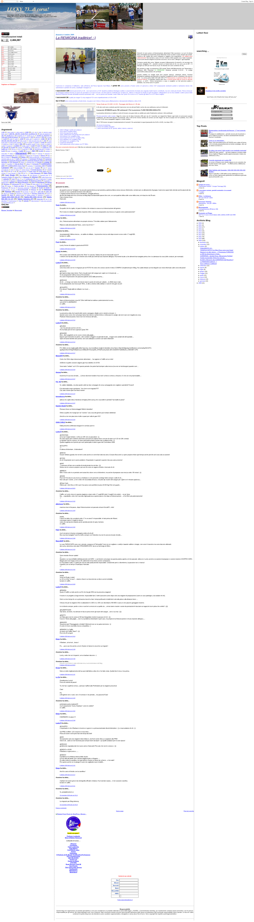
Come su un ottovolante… (217, 140)
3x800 (16, 144)
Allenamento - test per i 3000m (207, 203)
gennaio (202, 281)
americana (47, 153)
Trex (20, 201)
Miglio (33, 182)
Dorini (12, 169)
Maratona (13, 180)
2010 (200, 238)
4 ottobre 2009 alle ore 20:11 (67, 294)
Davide (58, 251)
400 (21, 144)
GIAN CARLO (60, 422)
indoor (16, 177)
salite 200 (40, 191)
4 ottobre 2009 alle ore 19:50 (67, 228)
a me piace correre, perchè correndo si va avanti (215, 190)
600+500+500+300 (39, 149)
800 (33, 151)
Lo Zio (58, 677)
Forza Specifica (12, 173)
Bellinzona (22, 155)
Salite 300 (49, 191)
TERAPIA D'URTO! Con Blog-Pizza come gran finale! (216, 250)
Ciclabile (46, 162)
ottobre (202, 246)
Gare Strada (10, 175)
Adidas (11, 153)
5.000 (50, 146)
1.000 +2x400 (10, 132)
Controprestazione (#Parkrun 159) (208, 209)
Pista (2, 186)
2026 (200, 223)
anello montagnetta (6, 155)
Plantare (9, 186)
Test (46, 199)
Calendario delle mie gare (7, 159)
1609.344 (37, 137)
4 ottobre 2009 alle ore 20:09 (67, 260)
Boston (23, 157)
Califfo (18, 159)
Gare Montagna (35, 173)
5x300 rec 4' (46, 147)
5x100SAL (19, 147)
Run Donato (25, 191)
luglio (201, 269)
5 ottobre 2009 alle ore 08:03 (67, 488)
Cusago (37, 168)
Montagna (6, 184)
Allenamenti (21, 153)
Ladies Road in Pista (47, 177)
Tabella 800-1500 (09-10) (10, 197)
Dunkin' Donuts (25, 169)
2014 (200, 231)
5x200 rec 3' (28, 147)
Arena (16, 155)
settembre (203, 265)
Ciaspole (39, 162)
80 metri (28, 151)
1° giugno (201, 192)
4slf (38, 144)
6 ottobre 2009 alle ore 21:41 (67, 765)
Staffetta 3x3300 (20, 195)
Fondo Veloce (43, 171)
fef (7, 171)
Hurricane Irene (44, 175)
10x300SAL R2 (21, 135)
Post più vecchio (189, 811)
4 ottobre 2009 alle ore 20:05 (67, 239)
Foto (19, 173)
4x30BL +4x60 (25, 145)
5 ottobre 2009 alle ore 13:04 (67, 510)
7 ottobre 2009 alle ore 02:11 (67, 786)
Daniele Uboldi (61, 406)
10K (2, 135)
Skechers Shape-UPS (38, 193)
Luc (23, 179)
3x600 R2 (49, 142)
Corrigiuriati (35, 164)
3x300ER (36, 142)
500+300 (5, 147)
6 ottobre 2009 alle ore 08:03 (67, 665)
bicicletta (37, 155)
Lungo (36, 179)
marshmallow (47, 180)
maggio (202, 273)
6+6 (19, 149)
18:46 (70, 176)
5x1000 (13, 147)
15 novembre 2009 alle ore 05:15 (69, 805)
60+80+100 (25, 149)
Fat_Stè (58, 382)
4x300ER (16, 146)
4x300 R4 (9, 145)
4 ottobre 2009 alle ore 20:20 (67, 369)
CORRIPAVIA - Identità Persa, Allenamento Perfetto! (216, 256)
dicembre (203, 242)
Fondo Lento (32, 171)
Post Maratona (30, 186)
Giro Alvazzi (23, 175)
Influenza (26, 177)
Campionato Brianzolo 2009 (17, 160)
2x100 (5, 139)
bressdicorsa (60, 396)
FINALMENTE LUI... (206, 248)
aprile (201, 275)
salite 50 (5, 193)
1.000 (3, 132)
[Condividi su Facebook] (72, 162)
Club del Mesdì (19, 164)
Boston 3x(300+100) (34, 157)
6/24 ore (14, 149)
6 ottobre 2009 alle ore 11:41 (67, 674)
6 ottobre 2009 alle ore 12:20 (67, 698)
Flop (11, 171)
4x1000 (48, 144)
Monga (49, 182)
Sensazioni (19, 193)
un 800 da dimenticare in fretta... (210, 254)
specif (48, 193)
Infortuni (35, 177)
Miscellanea (41, 182)
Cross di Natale (18, 168)
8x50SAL (48, 151)
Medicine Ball (4, 182)
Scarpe (12, 193)
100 (36, 132)
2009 (200, 240)
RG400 (41, 188)
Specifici (4, 195)
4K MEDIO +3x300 (30, 144)
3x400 (42, 142)
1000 (40, 132)
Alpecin (34, 153)
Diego (58, 639)
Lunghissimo (29, 179)
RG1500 (33, 188)
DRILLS (17, 169)
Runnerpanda (203, 207)
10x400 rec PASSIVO (43, 135)
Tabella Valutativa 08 (25, 199)
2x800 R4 (36, 139)
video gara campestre (46, 201)
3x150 (25, 142)
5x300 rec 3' (37, 147)
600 (31, 149)
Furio (57, 242)
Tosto (58, 205)
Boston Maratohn (45, 157)
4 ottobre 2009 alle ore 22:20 (67, 419)
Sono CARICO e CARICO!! (208, 263)
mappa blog (6, 180)
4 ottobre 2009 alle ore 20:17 (67, 353)
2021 (200, 225)
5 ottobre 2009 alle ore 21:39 (67, 649)
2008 (200, 283)
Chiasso (22, 162)
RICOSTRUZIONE (23, 189)
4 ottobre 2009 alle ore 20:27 (67, 379)
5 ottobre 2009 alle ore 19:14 (67, 636)
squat (11, 195)
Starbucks (40, 195)
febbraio (202, 279)
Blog (49, 155)
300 (49, 139)
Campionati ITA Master (36, 159)
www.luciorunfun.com (8, 202)
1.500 (27, 132)
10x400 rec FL (30, 135)
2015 (200, 229)
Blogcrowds (18, 210)
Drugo (58, 218)
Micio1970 (59, 356)
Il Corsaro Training (205, 202)
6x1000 (48, 149)
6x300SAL (14, 151)
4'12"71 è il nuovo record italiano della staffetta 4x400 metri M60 (217, 215)
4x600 (44, 146)
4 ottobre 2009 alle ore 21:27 (67, 394)
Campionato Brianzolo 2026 (35, 160)
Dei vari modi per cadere (206, 197)
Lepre (13, 179)
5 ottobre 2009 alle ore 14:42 (67, 569)
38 (190, 36)
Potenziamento (42, 186)
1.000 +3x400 (19, 132)
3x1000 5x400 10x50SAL (15, 142)
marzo (202, 277)
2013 (200, 233)
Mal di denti (43, 179)
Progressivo (4, 188)
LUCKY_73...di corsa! (28, 8)
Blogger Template (6, 210)
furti (24, 173)
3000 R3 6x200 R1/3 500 (35, 140)
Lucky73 (59, 262)
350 (45, 141)
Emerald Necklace (36, 169)
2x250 (16, 139)
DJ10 (44, 167)
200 (43, 137)
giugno (202, 271)
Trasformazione (12, 201)
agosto (202, 267)
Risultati (17, 191)
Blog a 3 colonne (5, 157)
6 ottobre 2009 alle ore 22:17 (67, 775)
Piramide (47, 184)
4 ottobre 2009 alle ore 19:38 (67, 215)
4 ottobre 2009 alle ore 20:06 (67, 249)
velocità (26, 201)
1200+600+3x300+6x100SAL (9, 137)
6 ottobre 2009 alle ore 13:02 (67, 711)
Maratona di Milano (22, 180)
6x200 (3, 151)
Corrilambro (30, 165)
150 (32, 137)
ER (45, 169)
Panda (28, 184)
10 (32, 132)
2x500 (21, 139)
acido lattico (4, 153)
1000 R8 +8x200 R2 (45, 134)
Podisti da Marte (19, 186)
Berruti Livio (29, 155)
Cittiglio (3, 164)
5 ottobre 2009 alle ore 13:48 (67, 538)
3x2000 (30, 142)
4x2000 (3, 145)
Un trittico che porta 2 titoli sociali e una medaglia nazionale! (227, 150)
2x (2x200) (49, 137)
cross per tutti (29, 167)
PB (41, 184)
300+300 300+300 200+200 (9, 141)
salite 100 (33, 191)
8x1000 (41, 151)
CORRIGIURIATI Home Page (16, 166)
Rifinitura (33, 189)
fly (15, 171)
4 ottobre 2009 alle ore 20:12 (67, 307)
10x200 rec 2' (10, 135)
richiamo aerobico (5, 189)
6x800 (21, 151)
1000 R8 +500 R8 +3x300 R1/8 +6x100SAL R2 (23, 134)
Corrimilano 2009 (40, 166)
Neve (22, 184)
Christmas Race (31, 162)
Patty (57, 530)
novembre (203, 244)
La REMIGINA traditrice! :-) (76, 38)
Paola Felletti (35, 184)
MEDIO (12, 182)
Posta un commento (61, 808)
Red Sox (13, 187)
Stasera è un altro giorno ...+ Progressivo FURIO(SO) (217, 252)
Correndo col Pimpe (205, 213)
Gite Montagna (33, 175)
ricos (14, 189)
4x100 (42, 144)
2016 (200, 227)
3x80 (11, 144)
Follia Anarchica (22, 171)
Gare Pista (48, 173)
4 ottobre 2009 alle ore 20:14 (67, 342)
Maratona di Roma (36, 180)
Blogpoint (15, 157)
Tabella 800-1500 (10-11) (33, 197)
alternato (40, 153)
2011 (199, 236)
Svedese (47, 195)
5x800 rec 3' (5, 149)
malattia (50, 179)
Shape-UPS (26, 193)
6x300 (8, 151)
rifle (40, 189)
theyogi (58, 372)
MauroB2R (59, 541)
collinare (28, 164)
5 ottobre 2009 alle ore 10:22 (67, 501)
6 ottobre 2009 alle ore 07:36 (67, 659)
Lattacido (6, 179)
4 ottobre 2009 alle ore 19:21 (67, 202)
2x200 (10, 139)
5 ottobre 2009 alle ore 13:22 (67, 527)
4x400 (33, 146)
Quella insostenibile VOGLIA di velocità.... (213, 258)
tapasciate (40, 199)
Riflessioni (48, 190)
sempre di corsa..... (205, 184)
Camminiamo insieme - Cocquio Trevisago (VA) (212, 186)
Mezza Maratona (23, 182)
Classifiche (9, 164)
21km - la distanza (205, 196)
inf (20, 177)
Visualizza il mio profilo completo (215, 91)
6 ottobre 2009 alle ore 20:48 (67, 720)
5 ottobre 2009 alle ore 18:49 (67, 584)
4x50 (38, 146)
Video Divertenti (35, 201)
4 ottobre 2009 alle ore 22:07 (67, 403)
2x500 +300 (29, 139)
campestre (24, 159)
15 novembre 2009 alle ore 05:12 (69, 795)
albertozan (59, 504)
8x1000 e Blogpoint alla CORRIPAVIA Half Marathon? (216, 260)
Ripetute (8, 192)
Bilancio (43, 155)
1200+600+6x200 (24, 137)
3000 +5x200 (23, 140)
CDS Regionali (14, 162)
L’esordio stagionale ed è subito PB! (220, 160)
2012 (200, 234)
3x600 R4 (5, 144)
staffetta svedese (31, 195)
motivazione (15, 184)
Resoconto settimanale (23, 187)
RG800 (48, 188)
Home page (119, 811)
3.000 (43, 139)
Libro (18, 179)
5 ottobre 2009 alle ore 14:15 (67, 549)
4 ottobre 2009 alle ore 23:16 (67, 429)
